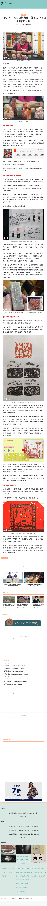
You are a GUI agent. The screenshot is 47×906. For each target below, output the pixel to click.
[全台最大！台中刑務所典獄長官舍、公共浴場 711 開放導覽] (38, 874)
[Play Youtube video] (23, 450)
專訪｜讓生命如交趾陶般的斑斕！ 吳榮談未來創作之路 (22, 605)
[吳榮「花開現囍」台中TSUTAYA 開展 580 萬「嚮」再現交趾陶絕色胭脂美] (23, 880)
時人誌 (15, 11)
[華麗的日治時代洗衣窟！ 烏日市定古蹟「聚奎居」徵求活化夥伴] (8, 849)
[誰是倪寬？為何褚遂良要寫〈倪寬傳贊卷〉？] (38, 849)
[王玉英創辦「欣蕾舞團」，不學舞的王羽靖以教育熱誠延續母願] (9, 599)
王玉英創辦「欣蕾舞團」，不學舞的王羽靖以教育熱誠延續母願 (9, 605)
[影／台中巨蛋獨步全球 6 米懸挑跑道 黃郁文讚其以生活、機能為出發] (8, 858)
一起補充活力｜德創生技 (23, 636)
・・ (23, 562)
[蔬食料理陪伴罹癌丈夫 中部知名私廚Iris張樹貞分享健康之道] (38, 599)
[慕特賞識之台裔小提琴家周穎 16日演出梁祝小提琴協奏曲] (23, 849)
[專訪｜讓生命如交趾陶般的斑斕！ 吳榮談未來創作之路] (23, 599)
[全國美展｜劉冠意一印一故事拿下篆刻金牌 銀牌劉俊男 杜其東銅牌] (23, 860)
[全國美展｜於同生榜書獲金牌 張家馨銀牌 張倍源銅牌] (38, 858)
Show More (5, 558)
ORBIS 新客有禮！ (23, 715)
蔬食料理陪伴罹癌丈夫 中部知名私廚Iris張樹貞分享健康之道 (38, 605)
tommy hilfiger (23, 780)
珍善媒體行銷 (29, 898)
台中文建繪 (20, 898)
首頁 (12, 11)
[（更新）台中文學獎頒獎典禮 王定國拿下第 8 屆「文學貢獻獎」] (8, 872)
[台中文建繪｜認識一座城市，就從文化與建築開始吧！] (7, 3)
